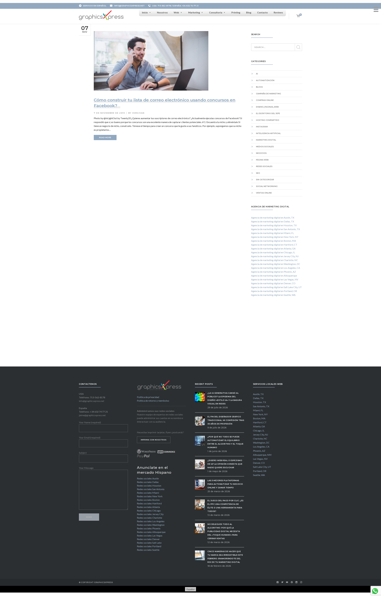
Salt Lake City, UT (262, 466)
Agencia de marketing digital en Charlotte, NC (274, 260)
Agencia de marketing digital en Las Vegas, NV (274, 279)
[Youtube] (287, 582)
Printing (235, 12)
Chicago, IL (258, 430)
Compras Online (265, 100)
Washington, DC (261, 442)
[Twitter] (282, 582)
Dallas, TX (258, 398)
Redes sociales (264, 166)
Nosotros (162, 12)
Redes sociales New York (150, 496)
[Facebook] (278, 582)
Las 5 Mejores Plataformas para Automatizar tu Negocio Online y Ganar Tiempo (225, 484)
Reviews (278, 12)
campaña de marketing (268, 94)
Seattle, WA (259, 475)
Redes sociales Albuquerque (151, 532)
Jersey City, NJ (260, 434)
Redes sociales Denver (148, 539)
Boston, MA (259, 418)
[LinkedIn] (296, 582)
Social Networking (267, 186)
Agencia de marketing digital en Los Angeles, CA (275, 267)
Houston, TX (259, 402)
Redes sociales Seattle (148, 549)
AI (257, 74)
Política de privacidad (148, 397)
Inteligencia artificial (268, 133)
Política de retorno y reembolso (153, 400)
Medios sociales (265, 146)
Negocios (261, 153)
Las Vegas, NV (260, 458)
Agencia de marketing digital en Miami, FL (272, 233)
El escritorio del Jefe (268, 113)
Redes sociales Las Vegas (149, 535)
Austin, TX (258, 394)
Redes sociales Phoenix (148, 528)
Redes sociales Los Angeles (150, 521)
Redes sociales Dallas (148, 482)
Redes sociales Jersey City (150, 514)
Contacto (262, 12)
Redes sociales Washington (150, 524)
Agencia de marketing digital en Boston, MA (273, 240)
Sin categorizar (265, 179)
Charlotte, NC (260, 438)
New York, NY (260, 414)
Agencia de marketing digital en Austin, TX (272, 217)
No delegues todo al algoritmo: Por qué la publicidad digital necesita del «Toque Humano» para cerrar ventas (223, 531)
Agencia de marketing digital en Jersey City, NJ (275, 256)
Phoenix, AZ (259, 450)
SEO (258, 173)
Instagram (262, 127)
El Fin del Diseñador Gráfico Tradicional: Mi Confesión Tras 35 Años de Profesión (225, 420)
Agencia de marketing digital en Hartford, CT (274, 244)
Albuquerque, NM (262, 454)
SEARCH (298, 47)
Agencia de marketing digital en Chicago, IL (273, 252)
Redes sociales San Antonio (150, 489)
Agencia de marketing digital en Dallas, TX (272, 221)
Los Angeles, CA (261, 446)
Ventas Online (264, 193)
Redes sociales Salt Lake (149, 542)
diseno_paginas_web (267, 107)
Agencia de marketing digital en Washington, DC (275, 264)
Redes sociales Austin (148, 478)
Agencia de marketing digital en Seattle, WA (273, 294)
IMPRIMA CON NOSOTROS (154, 440)
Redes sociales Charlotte (149, 517)
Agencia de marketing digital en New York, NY (274, 236)
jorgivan (138, 113)
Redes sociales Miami (148, 492)
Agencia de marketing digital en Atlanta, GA (273, 248)
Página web (262, 160)
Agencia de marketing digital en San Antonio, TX (275, 229)
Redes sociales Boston (148, 499)
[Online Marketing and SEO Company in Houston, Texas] (101, 14)
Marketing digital (266, 140)
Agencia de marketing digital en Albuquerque (274, 275)
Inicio (145, 12)
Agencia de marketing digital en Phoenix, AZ (273, 271)
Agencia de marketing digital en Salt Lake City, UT (276, 287)
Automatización (265, 80)
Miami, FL (258, 410)
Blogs (259, 87)
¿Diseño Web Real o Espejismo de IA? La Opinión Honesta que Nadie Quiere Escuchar (224, 464)
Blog (248, 12)
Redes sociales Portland (149, 546)
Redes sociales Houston (149, 485)
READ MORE (105, 137)
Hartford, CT (260, 422)
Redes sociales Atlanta (148, 507)
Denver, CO (259, 462)
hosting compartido (267, 120)
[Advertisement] (276, 334)
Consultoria (215, 12)
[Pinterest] (292, 582)
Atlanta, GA (259, 426)
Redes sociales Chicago (149, 510)
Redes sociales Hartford (149, 503)
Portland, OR (259, 471)
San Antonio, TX (261, 406)
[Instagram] (301, 582)
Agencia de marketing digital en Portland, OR (274, 291)
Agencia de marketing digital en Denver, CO (273, 283)
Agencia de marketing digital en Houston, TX (274, 225)
